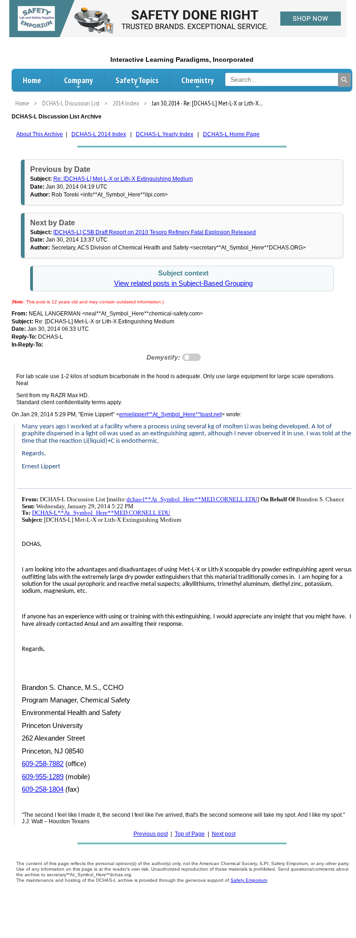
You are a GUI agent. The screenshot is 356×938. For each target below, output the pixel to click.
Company (78, 80)
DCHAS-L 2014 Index (98, 134)
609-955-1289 (43, 777)
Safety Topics (137, 80)
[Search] (344, 80)
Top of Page (190, 834)
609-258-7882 (43, 763)
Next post (223, 834)
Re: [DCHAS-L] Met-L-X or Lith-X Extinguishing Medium (123, 179)
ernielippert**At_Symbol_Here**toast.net (170, 414)
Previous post (151, 834)
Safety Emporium (248, 880)
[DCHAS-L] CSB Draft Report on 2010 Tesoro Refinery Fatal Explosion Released (154, 232)
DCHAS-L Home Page (231, 134)
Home (32, 80)
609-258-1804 (43, 789)
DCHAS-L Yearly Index (164, 134)
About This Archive (39, 134)
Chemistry (197, 80)
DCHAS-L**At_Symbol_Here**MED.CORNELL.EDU (101, 512)
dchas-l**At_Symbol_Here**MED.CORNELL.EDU (192, 499)
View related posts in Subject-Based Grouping (183, 283)
